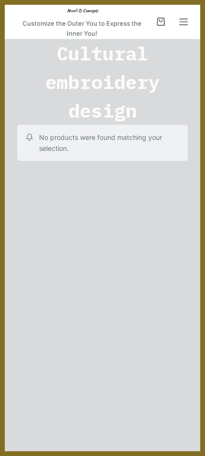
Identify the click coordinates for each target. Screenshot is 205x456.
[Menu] (183, 22)
